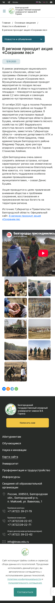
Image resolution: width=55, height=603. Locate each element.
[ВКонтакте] (4, 389)
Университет (10, 463)
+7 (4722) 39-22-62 (20, 534)
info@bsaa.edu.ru (18, 541)
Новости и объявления (14, 26)
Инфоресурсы (11, 476)
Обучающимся (11, 443)
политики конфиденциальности (24, 579)
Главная (6, 22)
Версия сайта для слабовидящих (51, 2)
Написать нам (27, 423)
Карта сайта (10, 456)
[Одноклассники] (8, 389)
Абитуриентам (11, 436)
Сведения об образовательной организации (22, 485)
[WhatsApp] (16, 389)
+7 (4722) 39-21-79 (19, 511)
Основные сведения (25, 22)
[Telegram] (12, 389)
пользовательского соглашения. (25, 583)
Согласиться (25, 592)
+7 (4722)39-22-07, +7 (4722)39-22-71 (19, 522)
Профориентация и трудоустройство (26, 470)
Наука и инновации (14, 450)
